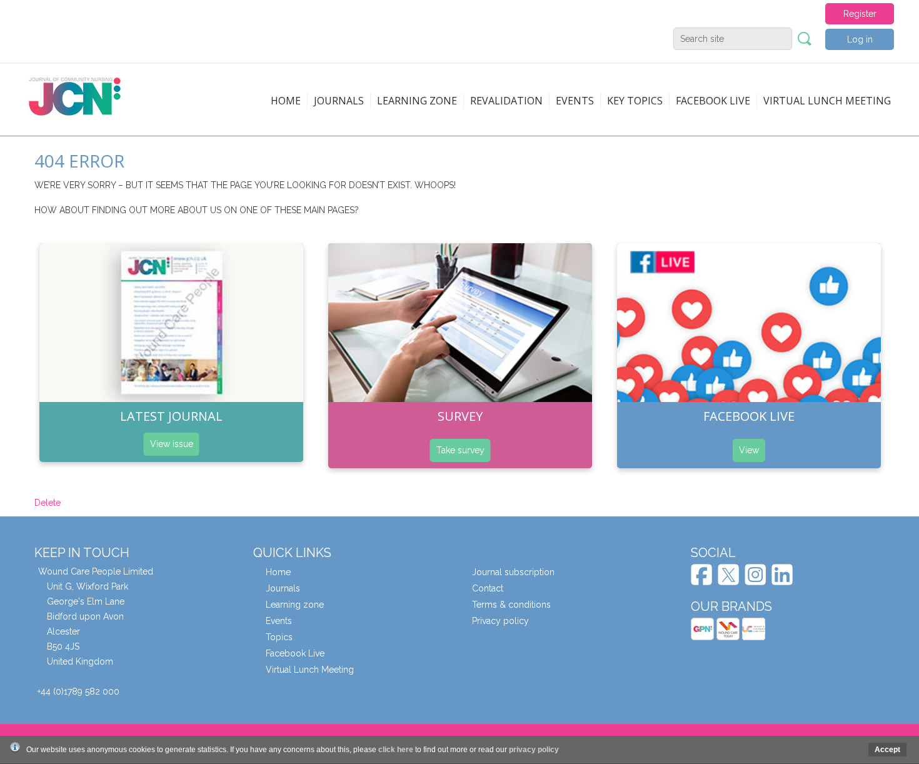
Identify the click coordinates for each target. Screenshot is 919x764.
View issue (171, 444)
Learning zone (417, 101)
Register (859, 14)
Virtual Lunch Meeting (827, 101)
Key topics (635, 101)
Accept (887, 749)
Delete (47, 503)
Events (575, 101)
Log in (860, 39)
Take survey (460, 450)
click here (395, 749)
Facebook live (713, 101)
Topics (279, 637)
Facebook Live (295, 653)
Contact (487, 588)
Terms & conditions (511, 605)
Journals (339, 101)
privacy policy (534, 749)
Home (286, 101)
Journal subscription (513, 572)
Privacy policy (500, 621)
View (749, 450)
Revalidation (506, 101)
